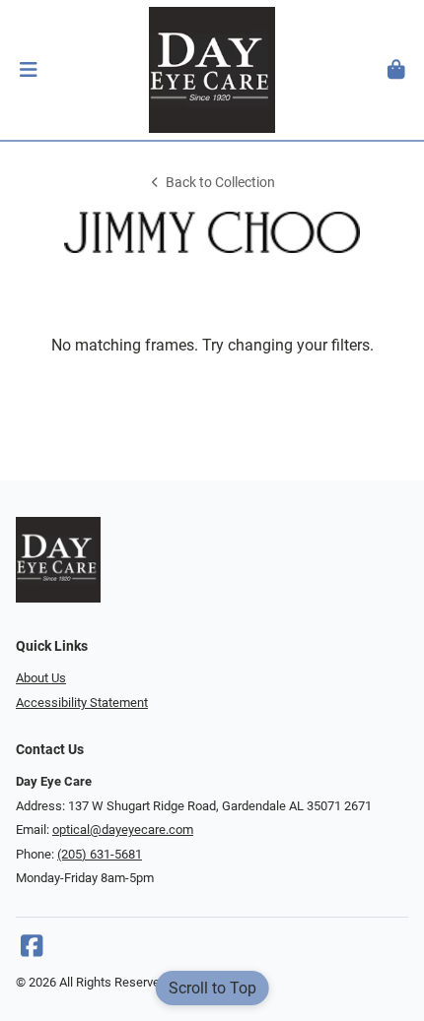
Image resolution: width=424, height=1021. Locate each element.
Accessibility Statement (82, 702)
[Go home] (212, 70)
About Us (41, 677)
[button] (28, 70)
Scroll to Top (212, 988)
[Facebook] (31, 950)
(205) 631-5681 (99, 854)
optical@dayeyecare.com (122, 829)
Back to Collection (220, 182)
